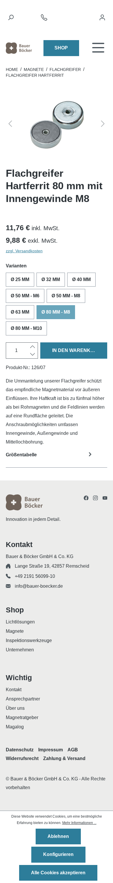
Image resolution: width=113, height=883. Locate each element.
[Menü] (98, 48)
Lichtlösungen (20, 621)
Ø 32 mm (50, 279)
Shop (61, 47)
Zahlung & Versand (64, 758)
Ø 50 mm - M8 (66, 295)
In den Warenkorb (76, 350)
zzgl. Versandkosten (24, 251)
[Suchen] (11, 19)
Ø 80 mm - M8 (55, 312)
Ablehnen (58, 836)
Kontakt (13, 689)
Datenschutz (20, 749)
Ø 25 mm (20, 279)
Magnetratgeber (22, 717)
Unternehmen (20, 649)
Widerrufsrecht (22, 758)
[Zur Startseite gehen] (19, 48)
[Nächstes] (103, 124)
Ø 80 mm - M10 (26, 328)
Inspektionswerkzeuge (29, 640)
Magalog (15, 726)
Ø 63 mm (20, 312)
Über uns (15, 708)
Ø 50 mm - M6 (25, 295)
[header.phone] (44, 19)
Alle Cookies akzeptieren (58, 872)
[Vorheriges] (10, 124)
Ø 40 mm (81, 279)
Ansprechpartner (23, 698)
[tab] (56, 458)
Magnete (15, 631)
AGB (73, 749)
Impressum (50, 749)
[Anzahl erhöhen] (32, 347)
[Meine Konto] (102, 19)
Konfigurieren (58, 854)
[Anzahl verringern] (32, 354)
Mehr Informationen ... (79, 823)
